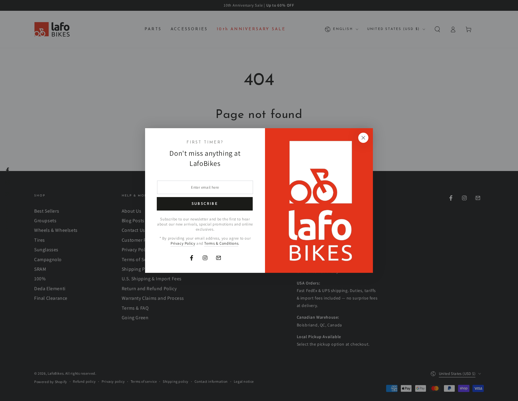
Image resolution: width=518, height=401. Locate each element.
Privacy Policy (183, 243)
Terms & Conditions (221, 243)
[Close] (363, 137)
